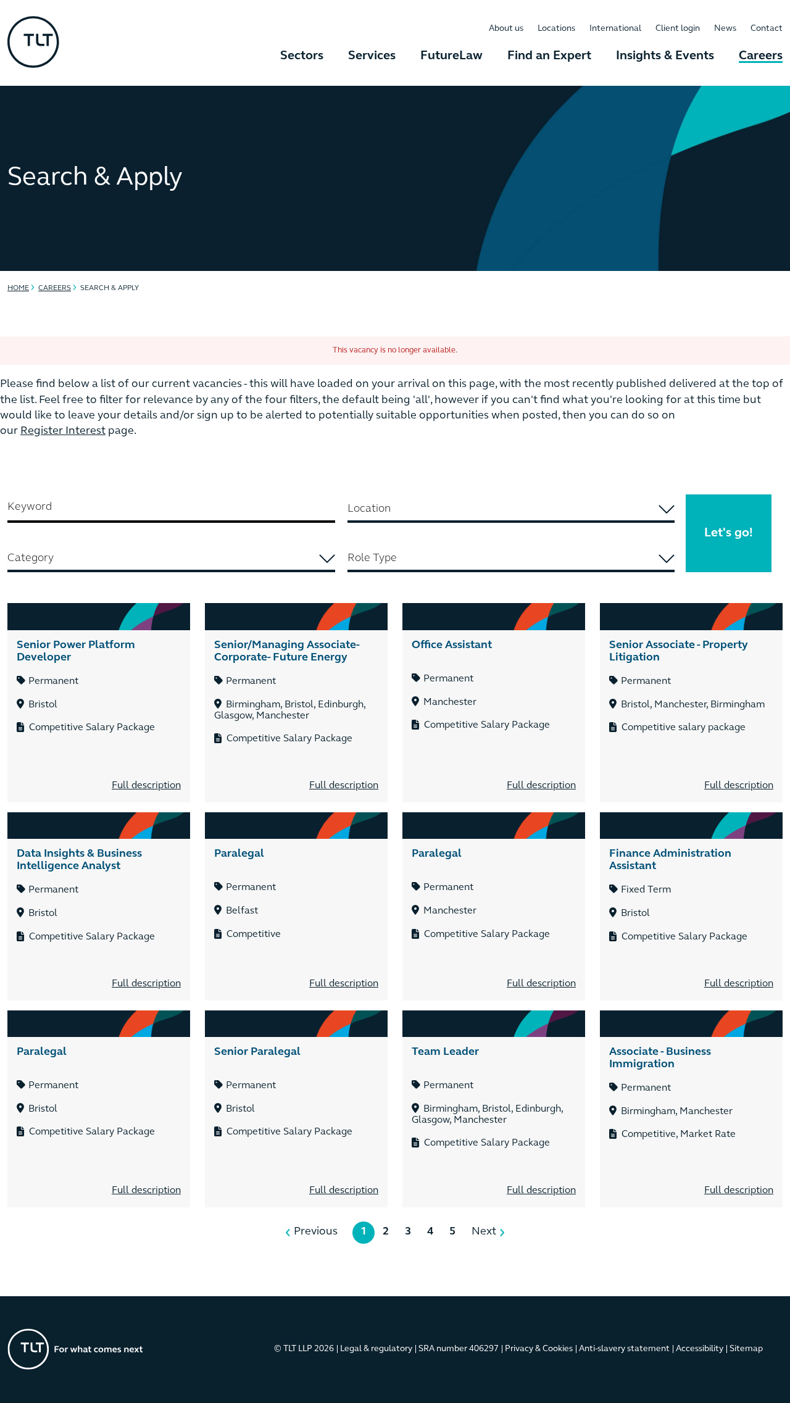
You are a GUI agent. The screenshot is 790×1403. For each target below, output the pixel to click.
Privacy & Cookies (539, 1349)
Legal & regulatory (376, 1349)
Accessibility (699, 1349)
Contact (766, 28)
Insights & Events (665, 56)
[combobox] (511, 510)
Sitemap (746, 1349)
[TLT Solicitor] (33, 43)
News (725, 28)
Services (372, 56)
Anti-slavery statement (624, 1349)
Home (18, 288)
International (615, 28)
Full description (146, 786)
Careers (761, 56)
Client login (677, 28)
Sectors (301, 56)
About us (506, 28)
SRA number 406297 (458, 1349)
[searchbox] (511, 509)
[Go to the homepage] (75, 1349)
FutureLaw (451, 56)
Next (484, 1232)
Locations (556, 28)
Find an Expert (549, 56)
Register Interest (63, 431)
